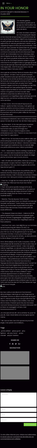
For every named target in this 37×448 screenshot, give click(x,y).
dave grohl (16, 331)
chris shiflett (6, 331)
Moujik (9, 12)
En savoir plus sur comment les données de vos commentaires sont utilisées (17, 438)
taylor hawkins (13, 335)
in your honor (13, 333)
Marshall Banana (20, 12)
